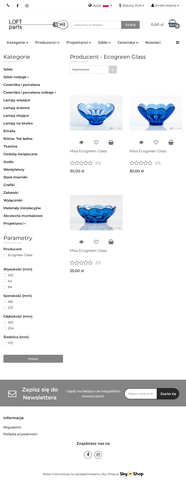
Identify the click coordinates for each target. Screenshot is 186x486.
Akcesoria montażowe (22, 216)
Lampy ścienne (16, 108)
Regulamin (12, 427)
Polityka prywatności (20, 434)
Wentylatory (13, 169)
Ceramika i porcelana (21, 85)
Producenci (46, 42)
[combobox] (93, 69)
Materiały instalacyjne (22, 208)
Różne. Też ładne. (18, 138)
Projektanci (13, 223)
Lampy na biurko (18, 123)
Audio (8, 162)
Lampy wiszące (16, 100)
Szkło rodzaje (15, 77)
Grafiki (9, 185)
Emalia (9, 131)
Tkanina (10, 146)
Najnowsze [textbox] (80, 69)
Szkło (8, 69)
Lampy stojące (16, 115)
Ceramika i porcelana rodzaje (28, 92)
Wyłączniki (12, 200)
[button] (13, 418)
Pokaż (33, 359)
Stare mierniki (15, 177)
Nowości (153, 42)
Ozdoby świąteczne (20, 154)
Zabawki (10, 192)
